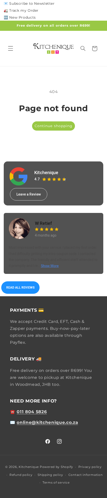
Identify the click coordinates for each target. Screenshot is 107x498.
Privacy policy (90, 467)
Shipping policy (50, 475)
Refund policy (21, 475)
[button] (10, 48)
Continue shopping (53, 126)
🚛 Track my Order (21, 10)
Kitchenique (46, 172)
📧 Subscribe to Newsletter (29, 3)
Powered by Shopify (56, 467)
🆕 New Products (20, 17)
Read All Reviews (20, 287)
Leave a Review (28, 194)
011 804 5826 (32, 411)
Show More (50, 266)
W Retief (43, 223)
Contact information (85, 475)
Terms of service (56, 482)
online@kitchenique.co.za (47, 422)
